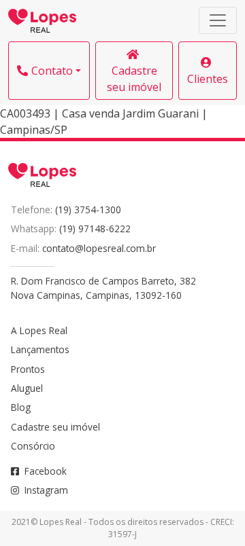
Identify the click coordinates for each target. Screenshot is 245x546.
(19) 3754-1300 (88, 209)
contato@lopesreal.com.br (99, 248)
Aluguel (27, 388)
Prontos (28, 369)
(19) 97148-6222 (95, 228)
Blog (21, 407)
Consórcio (33, 445)
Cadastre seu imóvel (134, 78)
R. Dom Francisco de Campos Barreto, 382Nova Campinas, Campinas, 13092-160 (103, 287)
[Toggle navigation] (218, 20)
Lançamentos (40, 349)
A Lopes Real (39, 330)
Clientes (207, 78)
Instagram (46, 490)
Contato (52, 70)
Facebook (45, 471)
